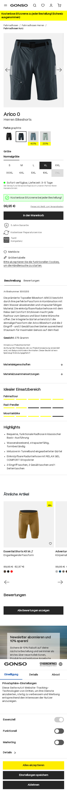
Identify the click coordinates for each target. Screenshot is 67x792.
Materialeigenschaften (17, 364)
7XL (59, 173)
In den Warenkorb (33, 215)
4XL (21, 173)
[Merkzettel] (43, 5)
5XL (33, 173)
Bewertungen (31, 281)
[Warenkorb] (59, 5)
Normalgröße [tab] (11, 156)
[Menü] (6, 5)
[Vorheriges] (8, 70)
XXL (57, 165)
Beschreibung (12, 281)
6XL (45, 173)
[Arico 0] (33, 70)
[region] (33, 70)
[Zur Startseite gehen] (19, 5)
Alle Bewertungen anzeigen (33, 610)
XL (45, 165)
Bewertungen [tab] (15, 595)
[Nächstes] (59, 70)
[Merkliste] (50, 543)
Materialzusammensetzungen (21, 374)
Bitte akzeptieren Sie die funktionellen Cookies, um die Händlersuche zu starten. (31, 264)
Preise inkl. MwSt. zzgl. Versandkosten (47, 207)
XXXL (9, 173)
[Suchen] (35, 5)
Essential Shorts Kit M (17, 551)
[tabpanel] (33, 169)
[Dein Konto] (51, 5)
